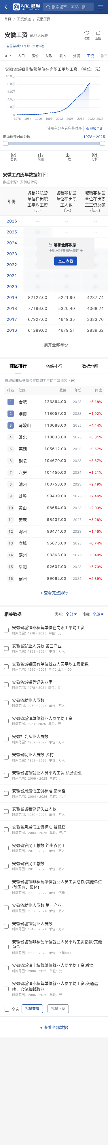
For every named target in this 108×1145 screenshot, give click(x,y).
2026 (12, 220)
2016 (12, 330)
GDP (7, 56)
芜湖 (23, 448)
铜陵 (23, 460)
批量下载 (58, 1008)
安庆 (23, 519)
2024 (12, 242)
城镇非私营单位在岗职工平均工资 (37, 198)
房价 (35, 56)
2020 (12, 286)
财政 (49, 56)
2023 (12, 253)
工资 (90, 56)
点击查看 (65, 260)
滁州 (23, 531)
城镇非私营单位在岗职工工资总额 (95, 198)
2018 (12, 308)
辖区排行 (18, 366)
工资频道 (24, 19)
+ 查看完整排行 (54, 592)
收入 (62, 56)
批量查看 (32, 1008)
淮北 (23, 437)
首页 (7, 19)
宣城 (23, 543)
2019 (12, 297)
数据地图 (90, 366)
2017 (12, 319)
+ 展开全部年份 (54, 344)
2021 (12, 275)
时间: (86, 614)
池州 (23, 484)
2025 (12, 231)
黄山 (23, 507)
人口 (21, 56)
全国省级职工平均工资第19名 (25, 46)
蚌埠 (23, 496)
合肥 (23, 401)
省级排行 (54, 366)
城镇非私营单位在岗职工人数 (66, 198)
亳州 (23, 555)
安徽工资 (43, 19)
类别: (59, 614)
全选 (15, 1009)
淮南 (23, 413)
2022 (12, 264)
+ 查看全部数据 (54, 1027)
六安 (23, 472)
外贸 (76, 56)
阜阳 (23, 566)
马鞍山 (25, 425)
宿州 (23, 578)
